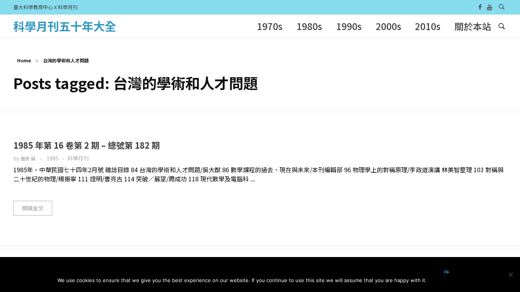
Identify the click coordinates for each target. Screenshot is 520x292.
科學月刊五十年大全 (64, 25)
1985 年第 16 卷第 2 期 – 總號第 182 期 (86, 145)
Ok (446, 272)
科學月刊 (78, 158)
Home (24, 60)
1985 (52, 158)
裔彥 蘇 (29, 158)
